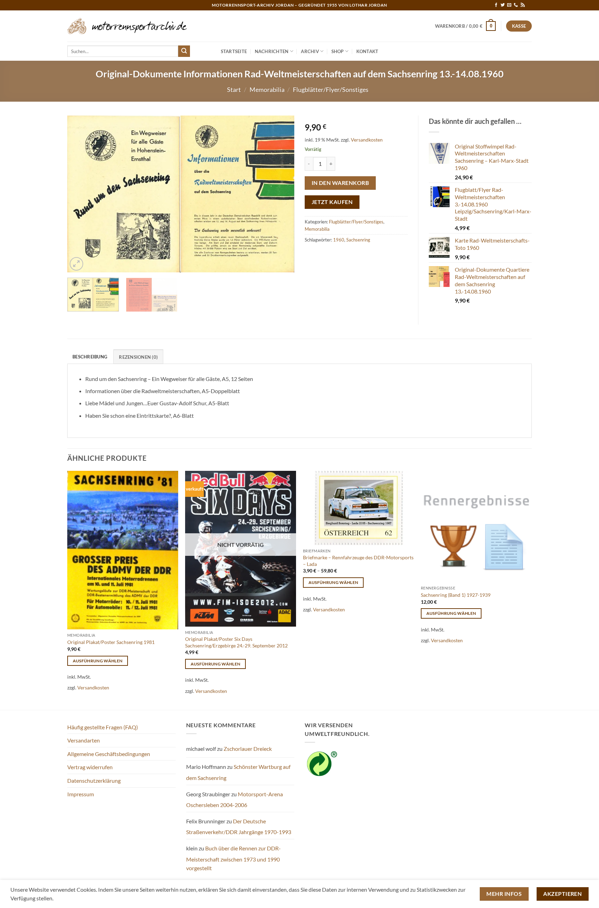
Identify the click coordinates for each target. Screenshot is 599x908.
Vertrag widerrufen (90, 767)
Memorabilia (267, 89)
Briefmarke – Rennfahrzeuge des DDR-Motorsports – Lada (358, 560)
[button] (465, 26)
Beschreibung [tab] (89, 356)
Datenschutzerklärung (94, 780)
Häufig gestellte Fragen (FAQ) (102, 727)
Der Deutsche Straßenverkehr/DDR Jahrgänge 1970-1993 (238, 826)
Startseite (234, 51)
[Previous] (80, 194)
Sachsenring (358, 240)
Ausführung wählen (98, 661)
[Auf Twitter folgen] (503, 5)
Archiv (310, 51)
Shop (337, 51)
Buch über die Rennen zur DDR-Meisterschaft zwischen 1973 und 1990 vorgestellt (233, 858)
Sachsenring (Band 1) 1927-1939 (456, 595)
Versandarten (83, 740)
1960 (338, 240)
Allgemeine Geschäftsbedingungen (108, 753)
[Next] (281, 194)
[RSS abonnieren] (523, 5)
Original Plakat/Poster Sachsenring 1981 (111, 642)
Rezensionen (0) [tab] (138, 357)
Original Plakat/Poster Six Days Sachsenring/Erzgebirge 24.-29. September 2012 (236, 642)
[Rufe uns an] (516, 5)
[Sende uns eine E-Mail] (509, 5)
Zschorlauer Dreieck (248, 748)
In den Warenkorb (340, 183)
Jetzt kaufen (332, 202)
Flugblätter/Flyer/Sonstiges (330, 89)
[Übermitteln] (184, 51)
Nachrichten (272, 51)
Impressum (80, 794)
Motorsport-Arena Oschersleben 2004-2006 (234, 799)
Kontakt (367, 51)
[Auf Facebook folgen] (496, 5)
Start (234, 89)
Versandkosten (367, 140)
